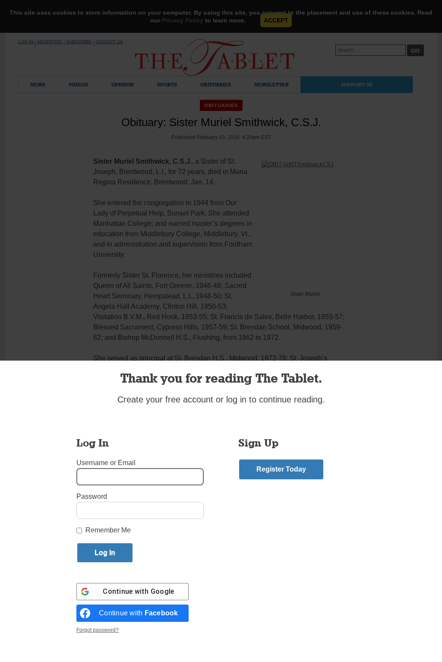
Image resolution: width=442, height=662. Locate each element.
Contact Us (109, 41)
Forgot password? (97, 630)
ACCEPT (276, 20)
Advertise (49, 41)
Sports (167, 84)
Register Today (281, 469)
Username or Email (106, 462)
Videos (78, 84)
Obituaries (215, 84)
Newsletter (271, 84)
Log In (25, 41)
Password (91, 496)
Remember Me (108, 530)
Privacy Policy (182, 20)
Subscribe (79, 41)
